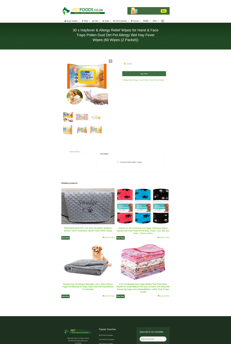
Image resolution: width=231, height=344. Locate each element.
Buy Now (144, 74)
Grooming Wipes (156, 80)
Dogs (135, 80)
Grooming (143, 80)
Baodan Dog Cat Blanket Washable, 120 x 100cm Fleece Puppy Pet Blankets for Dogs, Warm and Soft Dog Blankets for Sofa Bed (88, 286)
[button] (162, 21)
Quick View (109, 237)
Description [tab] (75, 152)
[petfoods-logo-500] (78, 329)
